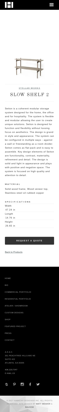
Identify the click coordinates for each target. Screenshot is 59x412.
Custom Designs (14, 313)
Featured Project (15, 326)
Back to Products (13, 252)
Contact (10, 340)
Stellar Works (29, 88)
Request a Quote (29, 241)
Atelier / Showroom (16, 306)
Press (8, 333)
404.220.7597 (11, 370)
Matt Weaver (43, 404)
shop (7, 319)
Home (8, 278)
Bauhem (29, 407)
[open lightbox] (29, 55)
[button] (52, 5)
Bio (6, 285)
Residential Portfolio (18, 299)
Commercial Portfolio (18, 292)
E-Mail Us (10, 373)
